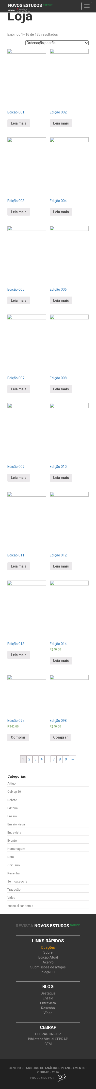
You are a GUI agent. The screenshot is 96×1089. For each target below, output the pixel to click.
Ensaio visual (16, 824)
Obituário (13, 865)
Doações (48, 947)
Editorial (12, 808)
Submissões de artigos (48, 967)
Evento (12, 840)
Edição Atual (48, 957)
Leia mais (19, 123)
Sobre (48, 952)
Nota (10, 857)
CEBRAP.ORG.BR (48, 1034)
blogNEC (48, 972)
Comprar (18, 737)
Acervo (48, 962)
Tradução (13, 889)
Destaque (48, 993)
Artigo (11, 783)
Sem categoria (17, 881)
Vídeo (11, 898)
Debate (12, 800)
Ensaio (12, 816)
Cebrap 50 (14, 791)
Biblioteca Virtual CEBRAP (48, 1039)
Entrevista (14, 832)
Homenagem (16, 849)
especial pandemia (20, 906)
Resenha (13, 873)
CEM (48, 1044)
